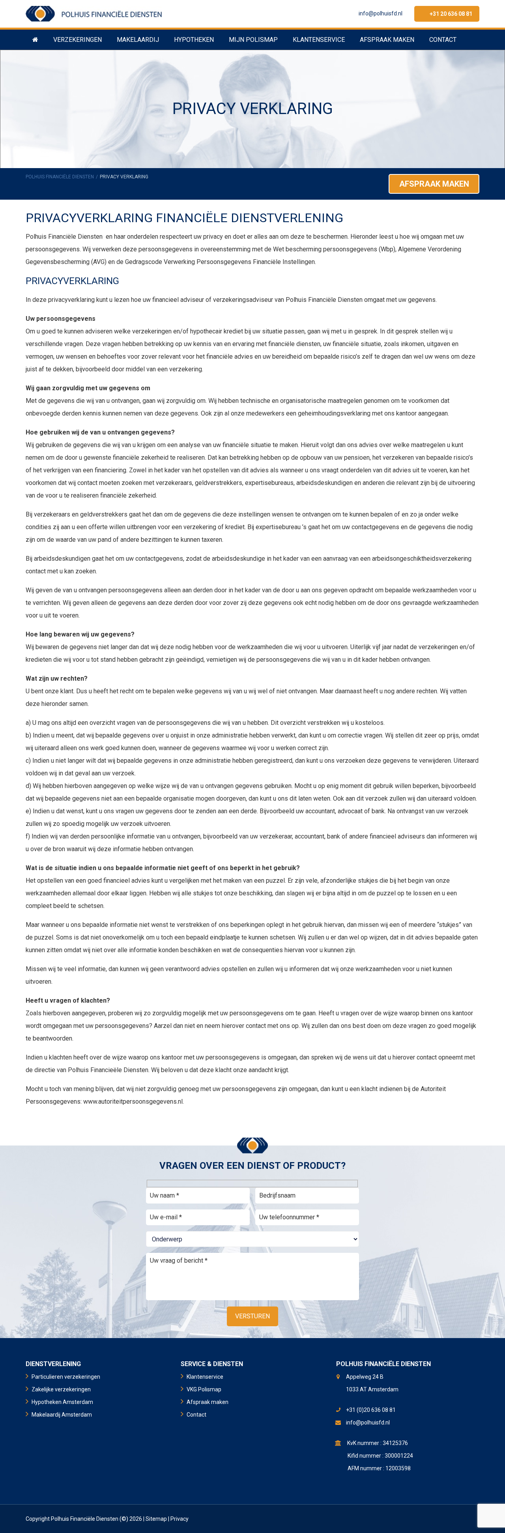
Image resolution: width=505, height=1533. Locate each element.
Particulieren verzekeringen (66, 1377)
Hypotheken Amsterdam (62, 1402)
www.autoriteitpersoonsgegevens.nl (133, 1101)
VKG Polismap (204, 1389)
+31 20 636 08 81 (451, 14)
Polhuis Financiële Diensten (60, 177)
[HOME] (35, 39)
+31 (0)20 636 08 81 (371, 1410)
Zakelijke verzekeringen (61, 1389)
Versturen (252, 1316)
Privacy (179, 1519)
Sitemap (156, 1519)
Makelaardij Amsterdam (62, 1414)
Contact (196, 1414)
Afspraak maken (434, 184)
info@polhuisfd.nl (380, 13)
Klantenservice (205, 1377)
